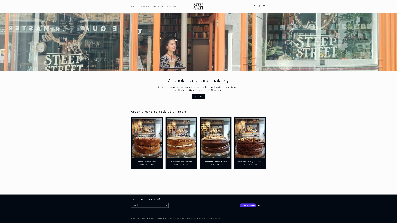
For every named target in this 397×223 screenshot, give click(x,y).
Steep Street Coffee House (146, 218)
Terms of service (214, 218)
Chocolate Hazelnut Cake (215, 162)
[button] (254, 6)
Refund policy (201, 218)
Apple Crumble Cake (147, 162)
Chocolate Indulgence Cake (249, 162)
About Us (198, 96)
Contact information (188, 218)
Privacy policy (174, 218)
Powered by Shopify (161, 218)
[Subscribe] (166, 205)
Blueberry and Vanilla (181, 162)
